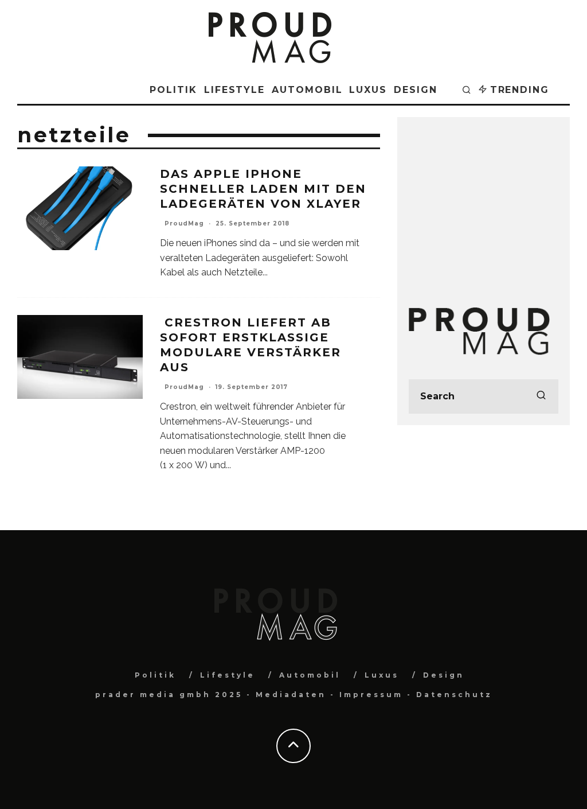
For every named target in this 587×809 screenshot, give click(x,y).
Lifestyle (234, 89)
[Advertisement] (483, 200)
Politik (173, 89)
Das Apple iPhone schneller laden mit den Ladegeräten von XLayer (263, 189)
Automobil (307, 89)
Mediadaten (291, 694)
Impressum (371, 694)
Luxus (368, 89)
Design (415, 89)
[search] (541, 396)
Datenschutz (454, 694)
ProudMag (184, 223)
